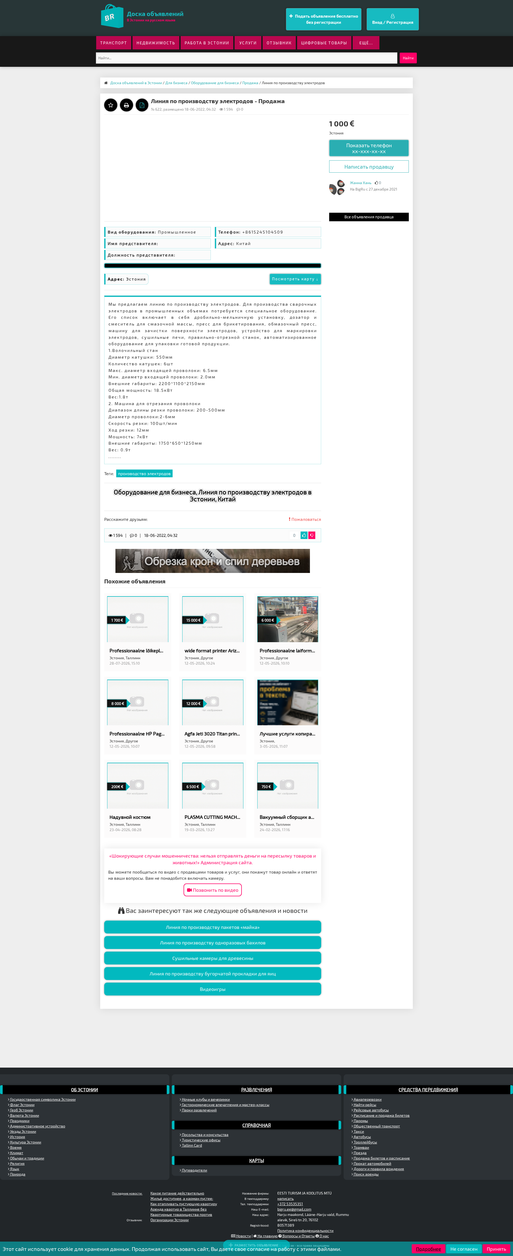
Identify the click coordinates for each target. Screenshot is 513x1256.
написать (285, 1198)
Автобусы (362, 1136)
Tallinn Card (191, 1145)
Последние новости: (127, 1193)
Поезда (360, 1152)
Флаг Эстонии (21, 1104)
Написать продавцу (369, 166)
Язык (14, 1168)
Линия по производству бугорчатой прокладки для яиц (213, 973)
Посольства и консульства (204, 1134)
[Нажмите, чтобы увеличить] (337, 187)
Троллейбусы (365, 1142)
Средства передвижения (428, 1089)
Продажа (250, 82)
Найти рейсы (364, 1104)
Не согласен (463, 1249)
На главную (267, 1236)
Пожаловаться (305, 519)
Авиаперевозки (367, 1099)
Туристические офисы (200, 1140)
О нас (324, 1236)
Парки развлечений (199, 1110)
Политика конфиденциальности (305, 1230)
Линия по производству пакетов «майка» (213, 927)
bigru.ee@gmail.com (294, 1209)
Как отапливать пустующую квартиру (183, 1203)
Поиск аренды (366, 1174)
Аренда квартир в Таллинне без (178, 1209)
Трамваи (361, 1147)
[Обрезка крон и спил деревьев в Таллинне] (212, 560)
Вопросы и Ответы (298, 1236)
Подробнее (428, 1249)
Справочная (256, 1125)
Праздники (19, 1120)
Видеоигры (213, 989)
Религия (17, 1163)
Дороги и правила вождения (378, 1168)
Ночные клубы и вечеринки (205, 1099)
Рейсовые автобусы (371, 1110)
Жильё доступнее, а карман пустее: (181, 1198)
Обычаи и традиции (26, 1158)
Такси (358, 1131)
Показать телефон (369, 148)
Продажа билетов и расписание (381, 1158)
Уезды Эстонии (22, 1131)
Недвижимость (156, 42)
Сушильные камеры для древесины (212, 958)
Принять (496, 1249)
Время (15, 1147)
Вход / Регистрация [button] (392, 22)
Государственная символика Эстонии (42, 1099)
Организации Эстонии (169, 1220)
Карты (256, 1160)
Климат (16, 1152)
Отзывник (279, 42)
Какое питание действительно (177, 1193)
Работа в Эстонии (207, 42)
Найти (408, 58)
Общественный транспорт (376, 1126)
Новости (243, 1236)
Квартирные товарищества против (181, 1214)
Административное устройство (37, 1126)
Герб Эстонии (21, 1110)
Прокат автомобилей (372, 1163)
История (17, 1136)
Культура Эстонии (25, 1142)
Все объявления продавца (369, 216)
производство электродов (144, 473)
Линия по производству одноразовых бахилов (213, 942)
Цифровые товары (324, 42)
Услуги (248, 42)
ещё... (366, 42)
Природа (17, 1174)
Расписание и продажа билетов (381, 1115)
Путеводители (194, 1170)
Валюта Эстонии (24, 1115)
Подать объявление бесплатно (326, 19)
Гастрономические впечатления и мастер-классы (225, 1104)
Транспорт (113, 42)
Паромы (360, 1120)
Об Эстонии (84, 1089)
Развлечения (256, 1089)
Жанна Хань (360, 182)
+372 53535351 (290, 1203)
